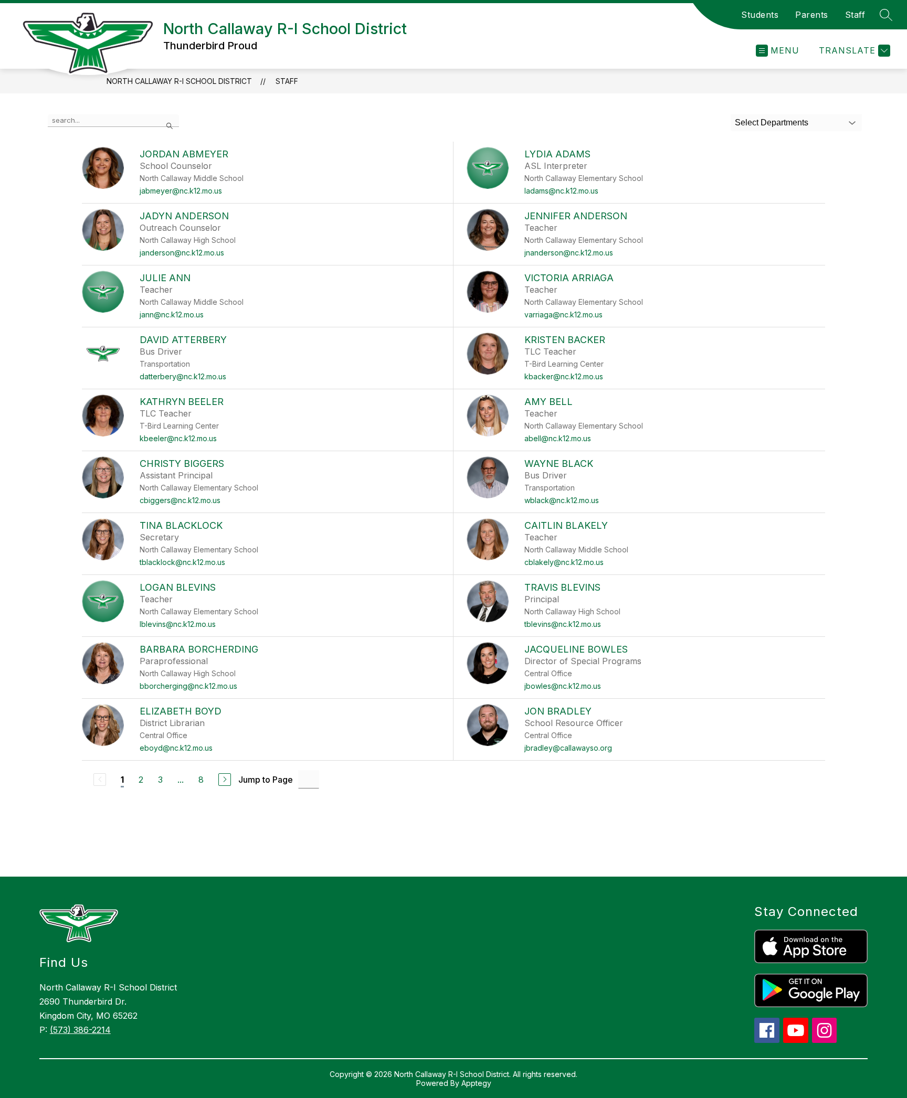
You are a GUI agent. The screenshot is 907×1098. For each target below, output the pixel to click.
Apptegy (476, 1083)
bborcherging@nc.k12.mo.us (188, 685)
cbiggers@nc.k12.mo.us (180, 500)
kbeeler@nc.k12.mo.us (178, 438)
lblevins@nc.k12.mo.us (178, 624)
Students (759, 14)
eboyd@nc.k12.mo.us (176, 747)
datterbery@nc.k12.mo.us (183, 376)
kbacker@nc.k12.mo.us (563, 376)
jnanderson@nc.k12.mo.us (568, 252)
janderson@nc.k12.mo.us (182, 252)
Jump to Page (265, 779)
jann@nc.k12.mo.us (172, 314)
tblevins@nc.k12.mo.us (562, 624)
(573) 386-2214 (80, 1030)
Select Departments (771, 122)
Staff (855, 14)
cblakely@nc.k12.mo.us (564, 562)
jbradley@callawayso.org (568, 747)
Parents (811, 14)
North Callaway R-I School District (179, 81)
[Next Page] (224, 779)
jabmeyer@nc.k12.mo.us (181, 190)
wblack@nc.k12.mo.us (561, 500)
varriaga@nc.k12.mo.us (563, 314)
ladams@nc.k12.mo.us (561, 190)
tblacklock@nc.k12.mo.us (182, 562)
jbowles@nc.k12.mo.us (562, 685)
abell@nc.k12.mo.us (557, 438)
